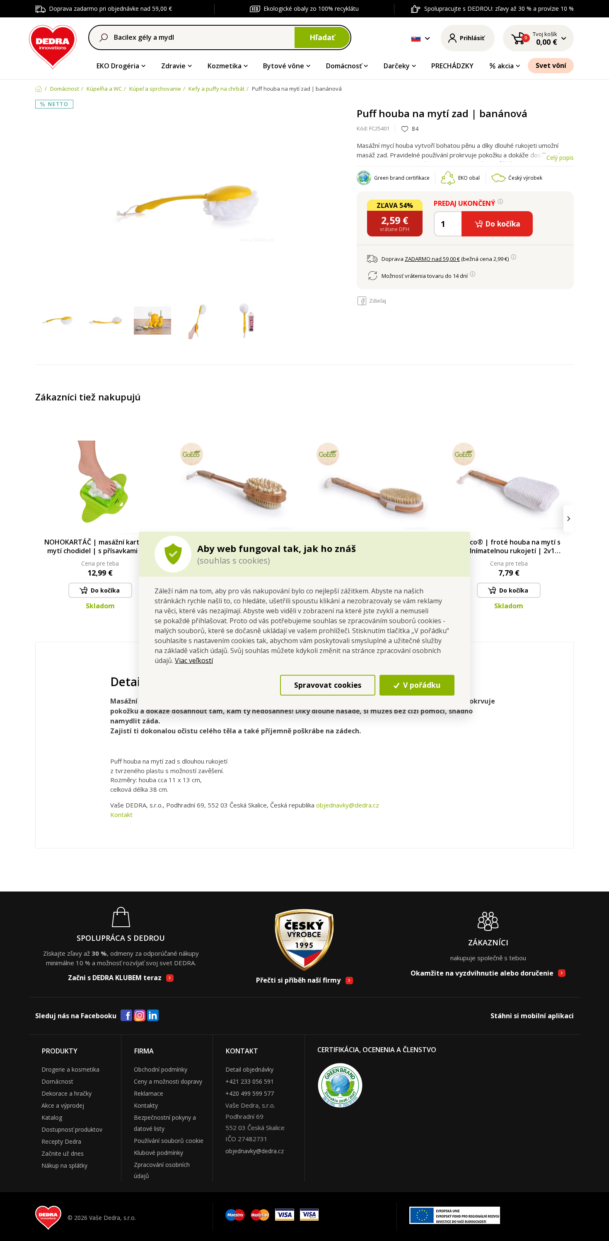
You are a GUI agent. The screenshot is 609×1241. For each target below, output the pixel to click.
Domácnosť (344, 65)
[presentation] (40, 518)
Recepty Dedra (61, 1141)
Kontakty (146, 1105)
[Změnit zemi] (416, 38)
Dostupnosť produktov (71, 1129)
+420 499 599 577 (249, 1093)
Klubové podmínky (158, 1153)
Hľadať (322, 37)
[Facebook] (126, 1016)
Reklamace (148, 1093)
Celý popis (560, 157)
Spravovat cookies (327, 685)
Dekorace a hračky (66, 1093)
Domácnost (57, 1081)
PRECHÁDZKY (452, 65)
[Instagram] (140, 1016)
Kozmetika (225, 65)
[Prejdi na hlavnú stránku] (53, 46)
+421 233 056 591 (249, 1081)
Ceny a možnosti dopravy (168, 1081)
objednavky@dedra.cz (347, 805)
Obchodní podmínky (160, 1069)
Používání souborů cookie (168, 1141)
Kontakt (121, 814)
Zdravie (173, 65)
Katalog (51, 1117)
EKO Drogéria (118, 65)
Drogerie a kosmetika (70, 1069)
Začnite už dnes (62, 1153)
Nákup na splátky (64, 1165)
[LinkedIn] (153, 1016)
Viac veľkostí (194, 660)
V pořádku (420, 685)
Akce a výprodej (62, 1105)
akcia (506, 65)
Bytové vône (283, 65)
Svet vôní (551, 65)
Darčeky (397, 65)
